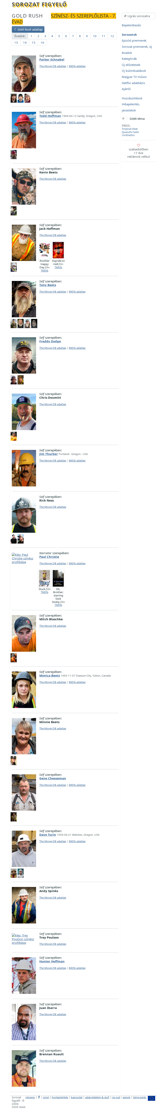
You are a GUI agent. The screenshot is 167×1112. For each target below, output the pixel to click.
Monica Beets (49, 675)
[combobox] (138, 16)
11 (103, 36)
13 (16, 42)
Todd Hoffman (50, 116)
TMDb (44, 270)
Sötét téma (137, 118)
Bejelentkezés (131, 25)
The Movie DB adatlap (52, 66)
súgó (46, 1097)
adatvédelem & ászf (97, 1097)
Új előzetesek (131, 65)
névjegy (30, 1097)
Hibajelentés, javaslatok (131, 107)
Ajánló (126, 89)
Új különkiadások (134, 71)
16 (42, 42)
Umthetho (128, 135)
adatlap (30, 29)
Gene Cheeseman (52, 778)
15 (33, 42)
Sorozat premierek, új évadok (137, 49)
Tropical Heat (130, 129)
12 (112, 36)
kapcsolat (76, 1097)
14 (25, 42)
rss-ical (116, 1097)
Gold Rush (27, 15)
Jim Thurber (48, 454)
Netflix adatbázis (133, 83)
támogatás (139, 1097)
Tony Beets (47, 285)
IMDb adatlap (77, 66)
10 (95, 36)
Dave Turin (47, 834)
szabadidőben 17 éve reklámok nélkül (138, 153)
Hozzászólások (132, 98)
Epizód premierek (134, 41)
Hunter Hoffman (52, 961)
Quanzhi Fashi (130, 132)
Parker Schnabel (51, 59)
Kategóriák (129, 59)
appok (126, 1097)
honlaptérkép (60, 1097)
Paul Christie (49, 557)
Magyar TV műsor (134, 77)
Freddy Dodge (50, 341)
